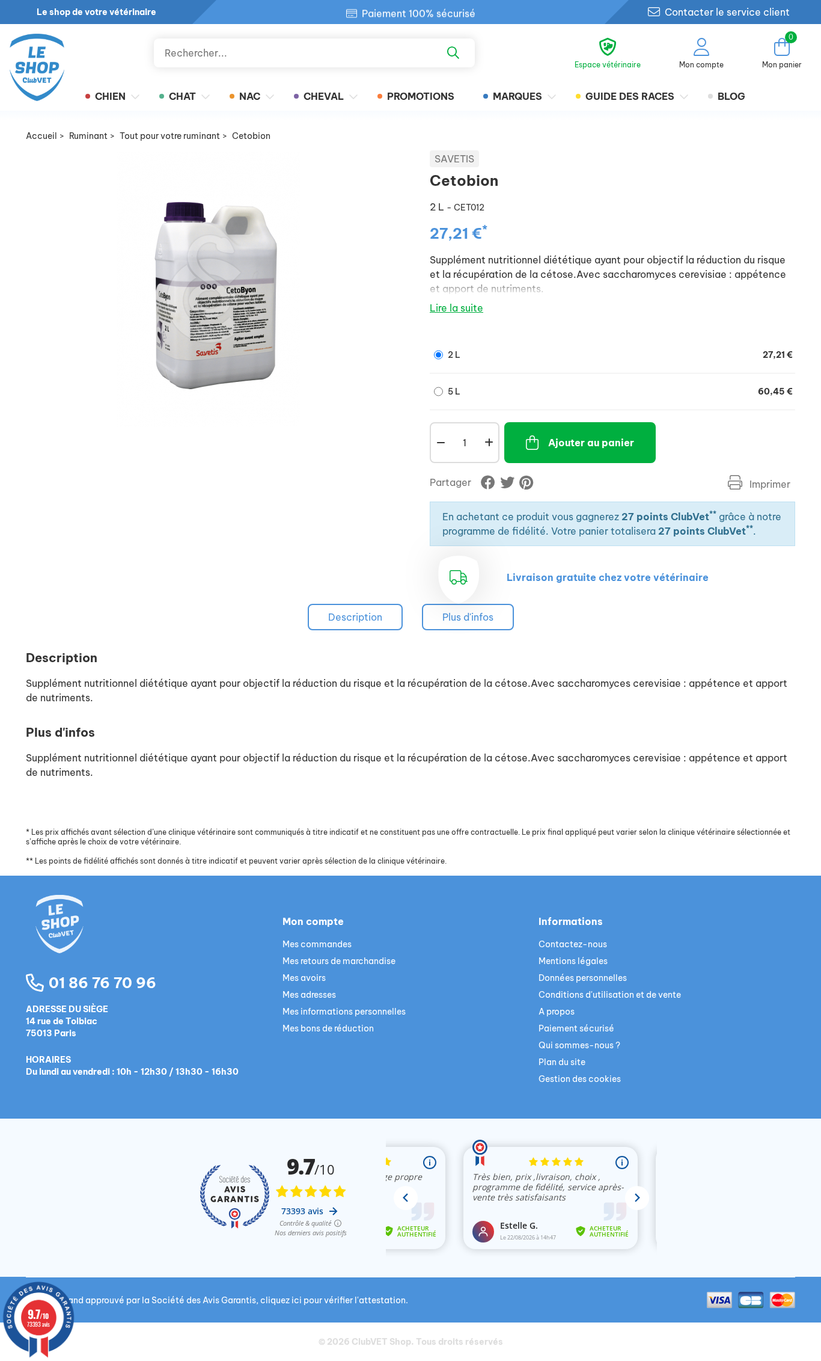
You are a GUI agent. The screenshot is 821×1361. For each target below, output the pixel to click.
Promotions (420, 96)
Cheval (324, 96)
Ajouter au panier (591, 443)
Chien (110, 96)
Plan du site (562, 1062)
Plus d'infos (467, 617)
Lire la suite (456, 308)
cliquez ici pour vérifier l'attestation (333, 1300)
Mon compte (313, 921)
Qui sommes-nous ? (579, 1045)
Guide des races (629, 96)
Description (355, 617)
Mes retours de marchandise (338, 961)
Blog (731, 96)
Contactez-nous (573, 944)
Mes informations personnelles (344, 1011)
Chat (182, 96)
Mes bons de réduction (328, 1028)
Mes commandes (317, 944)
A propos (557, 1011)
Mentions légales (573, 961)
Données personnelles (583, 977)
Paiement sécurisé (576, 1028)
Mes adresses (309, 994)
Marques (517, 96)
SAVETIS (454, 159)
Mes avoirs (304, 977)
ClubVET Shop (381, 1341)
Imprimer (768, 484)
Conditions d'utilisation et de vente (610, 994)
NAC (249, 96)
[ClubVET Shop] (154, 938)
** (712, 513)
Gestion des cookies (580, 1079)
